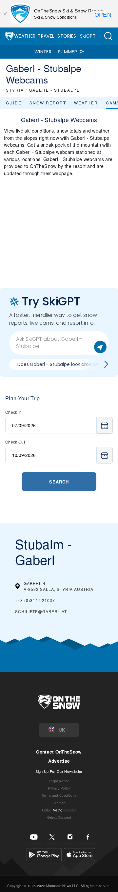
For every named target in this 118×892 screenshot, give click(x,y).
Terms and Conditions (59, 795)
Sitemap (59, 802)
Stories (66, 36)
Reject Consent (59, 817)
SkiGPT (88, 36)
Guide (14, 102)
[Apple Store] (79, 853)
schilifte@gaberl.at (41, 611)
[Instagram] (70, 837)
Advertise (59, 761)
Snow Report (48, 102)
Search (59, 482)
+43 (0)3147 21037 (35, 600)
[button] (108, 36)
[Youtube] (34, 837)
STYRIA (15, 90)
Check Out (15, 442)
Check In (13, 412)
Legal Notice (59, 780)
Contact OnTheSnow (59, 752)
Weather (24, 36)
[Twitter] (52, 837)
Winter (42, 51)
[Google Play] (44, 853)
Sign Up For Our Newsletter (58, 771)
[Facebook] (88, 837)
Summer (67, 51)
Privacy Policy (59, 788)
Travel (46, 36)
